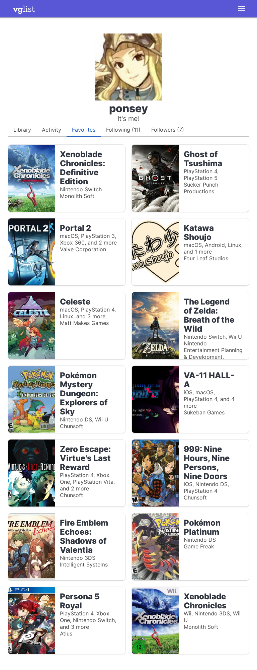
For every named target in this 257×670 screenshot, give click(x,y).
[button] (241, 8)
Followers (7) (167, 129)
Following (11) (123, 129)
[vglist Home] (24, 8)
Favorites (83, 129)
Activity (51, 129)
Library (22, 129)
